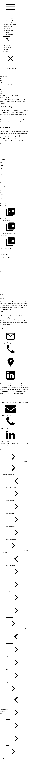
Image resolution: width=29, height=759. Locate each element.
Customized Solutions (8, 17)
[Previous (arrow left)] (0, 713)
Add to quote (3, 294)
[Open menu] (0, 449)
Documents (8, 47)
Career (7, 49)
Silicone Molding (10, 21)
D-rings (7, 40)
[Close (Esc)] (4, 711)
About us (5, 43)
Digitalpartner (9, 445)
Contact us (2, 311)
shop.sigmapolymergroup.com (20, 402)
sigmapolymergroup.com (6, 402)
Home (4, 15)
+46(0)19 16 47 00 (4, 428)
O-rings (7, 38)
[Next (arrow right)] (2, 713)
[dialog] (14, 576)
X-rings (7, 41)
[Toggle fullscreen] (2, 711)
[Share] (3, 711)
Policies (8, 45)
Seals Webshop (9, 28)
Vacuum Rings (9, 34)
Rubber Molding (10, 19)
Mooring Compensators (11, 30)
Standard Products (7, 26)
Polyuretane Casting (11, 24)
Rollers (7, 32)
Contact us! (6, 51)
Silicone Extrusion (10, 22)
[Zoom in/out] (0, 711)
